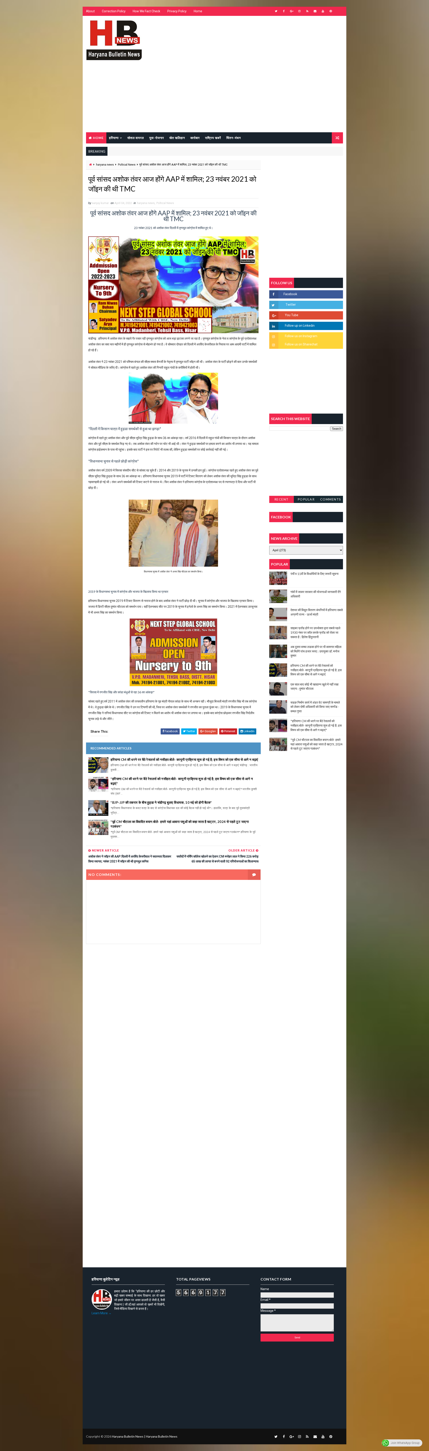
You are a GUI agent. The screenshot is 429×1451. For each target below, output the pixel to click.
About (90, 11)
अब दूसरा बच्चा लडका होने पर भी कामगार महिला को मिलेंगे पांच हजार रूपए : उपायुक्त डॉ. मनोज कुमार (315, 651)
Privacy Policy (177, 11)
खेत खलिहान (177, 138)
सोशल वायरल (135, 138)
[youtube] (323, 11)
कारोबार (195, 138)
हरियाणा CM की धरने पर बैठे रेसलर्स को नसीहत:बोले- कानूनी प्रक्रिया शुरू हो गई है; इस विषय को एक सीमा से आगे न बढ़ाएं (184, 759)
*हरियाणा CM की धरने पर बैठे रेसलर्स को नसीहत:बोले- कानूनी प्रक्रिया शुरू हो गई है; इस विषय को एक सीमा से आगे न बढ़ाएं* (182, 781)
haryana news (105, 164)
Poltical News (126, 164)
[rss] (307, 11)
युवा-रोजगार (156, 138)
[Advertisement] (214, 98)
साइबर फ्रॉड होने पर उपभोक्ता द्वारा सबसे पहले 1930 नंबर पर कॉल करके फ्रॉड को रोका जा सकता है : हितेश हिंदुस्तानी (315, 632)
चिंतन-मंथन (233, 138)
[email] (315, 11)
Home (198, 11)
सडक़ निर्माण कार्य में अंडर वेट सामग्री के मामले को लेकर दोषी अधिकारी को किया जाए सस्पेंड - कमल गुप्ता (315, 706)
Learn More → (101, 1313)
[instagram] (299, 11)
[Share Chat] (338, 11)
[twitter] (276, 11)
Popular (306, 499)
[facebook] (283, 11)
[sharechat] (338, 1436)
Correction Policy (114, 11)
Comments (330, 499)
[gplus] (291, 11)
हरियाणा (114, 138)
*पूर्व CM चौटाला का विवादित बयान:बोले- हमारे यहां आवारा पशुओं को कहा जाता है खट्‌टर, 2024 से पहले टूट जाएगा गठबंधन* (180, 824)
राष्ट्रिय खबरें (213, 138)
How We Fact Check (146, 11)
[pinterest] (330, 11)
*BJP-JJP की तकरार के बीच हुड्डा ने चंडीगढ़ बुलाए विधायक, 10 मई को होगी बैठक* (161, 802)
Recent (281, 499)
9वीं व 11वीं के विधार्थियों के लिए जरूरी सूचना (314, 574)
